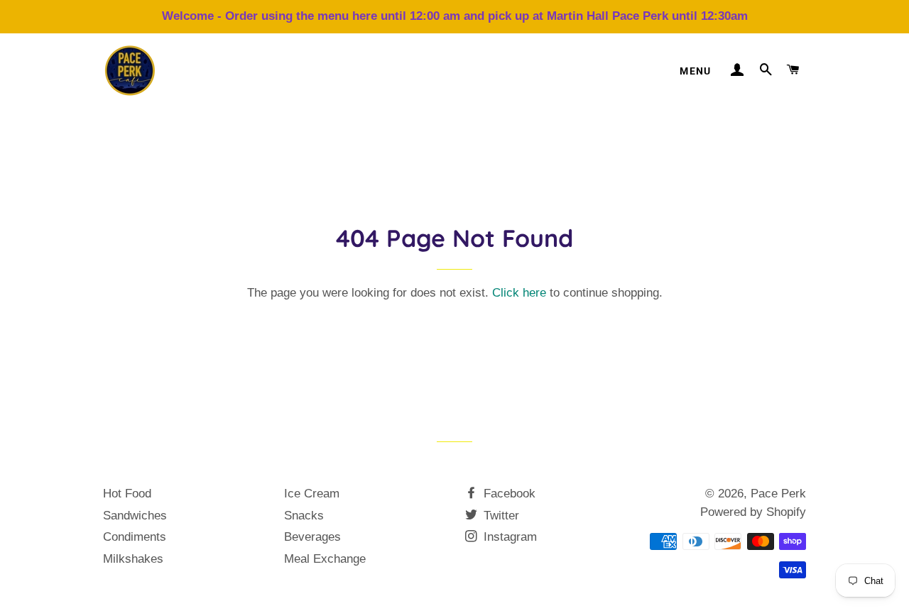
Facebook (507, 493)
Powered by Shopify (753, 512)
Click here (519, 292)
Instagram (508, 537)
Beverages (312, 537)
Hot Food (127, 493)
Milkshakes (133, 559)
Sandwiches (135, 515)
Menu (696, 71)
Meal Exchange (325, 559)
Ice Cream (311, 493)
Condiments (134, 537)
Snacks (304, 515)
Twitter (499, 515)
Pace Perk (778, 493)
